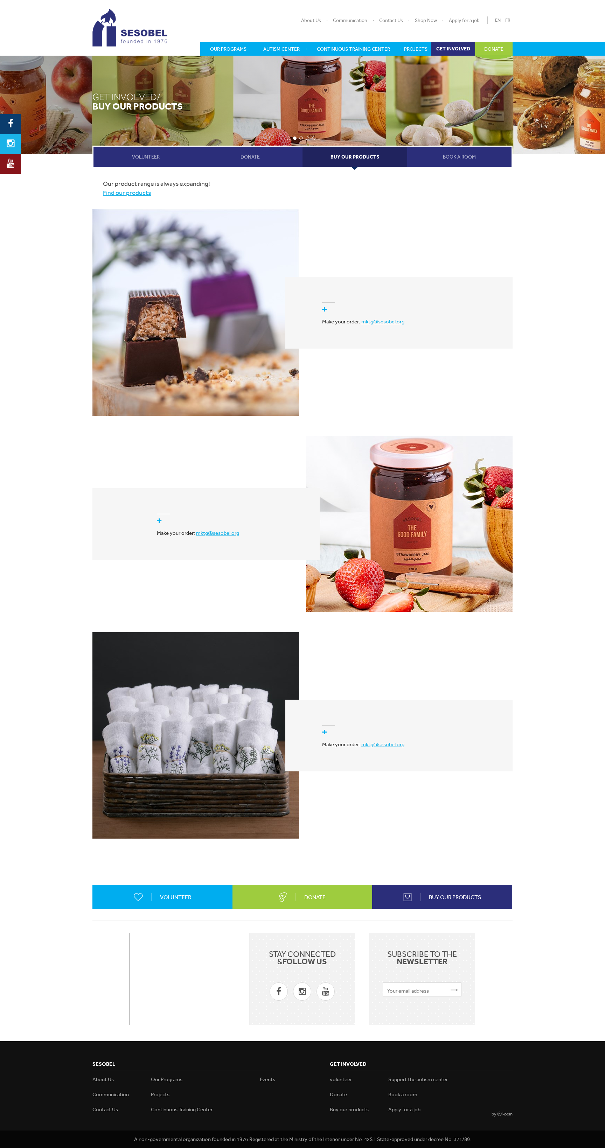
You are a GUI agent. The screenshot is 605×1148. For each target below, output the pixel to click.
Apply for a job (464, 20)
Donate (338, 1094)
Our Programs (166, 1079)
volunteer (341, 1079)
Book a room (402, 1094)
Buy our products (349, 1109)
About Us (311, 20)
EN (498, 20)
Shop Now (426, 20)
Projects (160, 1094)
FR (507, 20)
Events (267, 1079)
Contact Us (391, 20)
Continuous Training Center (182, 1109)
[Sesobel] (129, 28)
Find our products (127, 192)
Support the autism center (418, 1079)
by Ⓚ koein (502, 1113)
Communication (350, 20)
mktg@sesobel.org (382, 321)
